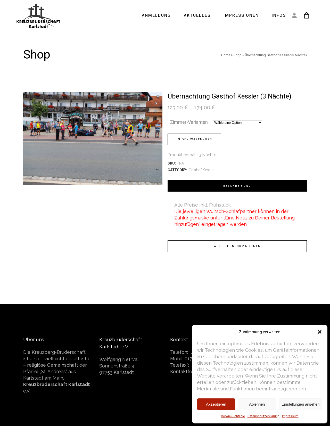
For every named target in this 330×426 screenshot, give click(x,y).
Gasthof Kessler (202, 170)
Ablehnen (257, 404)
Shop (238, 55)
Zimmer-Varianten (189, 122)
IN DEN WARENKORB (194, 139)
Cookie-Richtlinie (233, 416)
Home (225, 55)
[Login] (294, 15)
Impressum (290, 416)
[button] (319, 331)
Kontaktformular (188, 371)
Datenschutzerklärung (263, 416)
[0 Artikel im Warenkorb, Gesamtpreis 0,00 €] (306, 15)
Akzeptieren (216, 404)
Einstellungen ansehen (300, 404)
